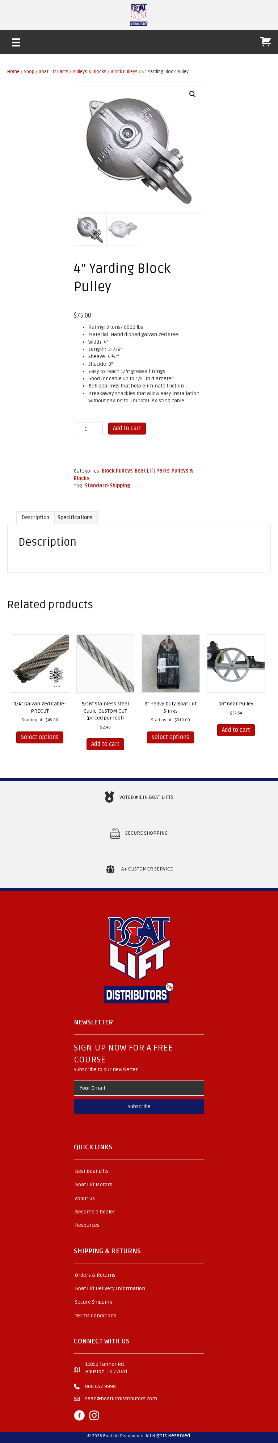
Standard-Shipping (107, 486)
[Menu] (16, 42)
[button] (192, 94)
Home (13, 72)
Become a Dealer (95, 1212)
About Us (85, 1198)
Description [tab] (35, 518)
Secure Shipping (93, 1302)
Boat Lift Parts (53, 72)
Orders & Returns (95, 1275)
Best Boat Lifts (92, 1171)
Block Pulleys (124, 72)
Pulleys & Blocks (89, 72)
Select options (40, 737)
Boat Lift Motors (93, 1185)
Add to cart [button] (105, 744)
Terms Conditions (95, 1316)
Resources (87, 1225)
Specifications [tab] (75, 518)
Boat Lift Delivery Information (110, 1288)
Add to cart (127, 428)
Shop (29, 72)
